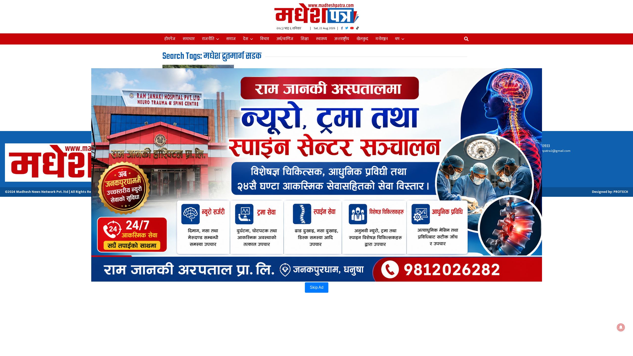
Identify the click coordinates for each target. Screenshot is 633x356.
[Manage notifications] (621, 327)
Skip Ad (316, 287)
